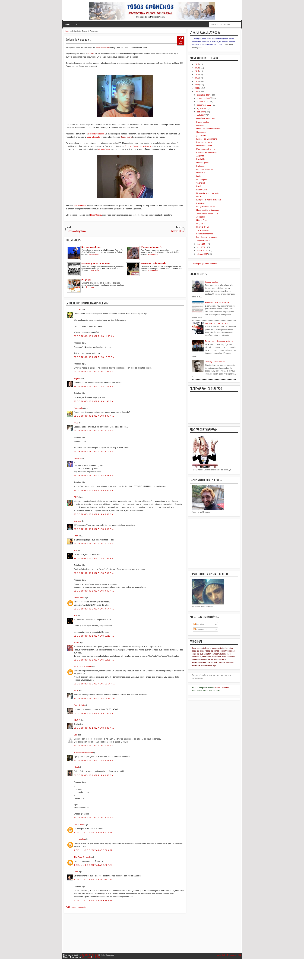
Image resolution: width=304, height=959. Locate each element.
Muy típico (200, 223)
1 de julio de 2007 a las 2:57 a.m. (93, 832)
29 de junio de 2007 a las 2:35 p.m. (94, 416)
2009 (197, 85)
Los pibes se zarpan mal (206, 237)
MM (76, 550)
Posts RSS (221, 955)
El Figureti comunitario (205, 207)
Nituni (76, 767)
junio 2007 (201, 115)
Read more (94, 254)
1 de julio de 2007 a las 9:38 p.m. (93, 880)
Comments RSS (234, 955)
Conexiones (201, 132)
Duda (198, 176)
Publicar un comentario (76, 907)
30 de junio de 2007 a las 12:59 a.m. (95, 698)
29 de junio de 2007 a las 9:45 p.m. (94, 591)
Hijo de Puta (201, 220)
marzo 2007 (202, 251)
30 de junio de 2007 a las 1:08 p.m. (94, 713)
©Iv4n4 (77, 720)
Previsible (200, 159)
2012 (197, 74)
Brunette (78, 521)
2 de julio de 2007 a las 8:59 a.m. (93, 901)
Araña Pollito (79, 598)
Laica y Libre (201, 190)
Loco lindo (200, 125)
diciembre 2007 (203, 95)
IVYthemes (86, 957)
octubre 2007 (203, 101)
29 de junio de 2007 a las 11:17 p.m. (94, 684)
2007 (197, 91)
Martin (77, 643)
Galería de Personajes (78, 39)
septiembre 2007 (204, 105)
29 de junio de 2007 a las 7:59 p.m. (94, 573)
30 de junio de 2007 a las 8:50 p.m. (94, 775)
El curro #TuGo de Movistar (217, 302)
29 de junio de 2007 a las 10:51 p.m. (94, 660)
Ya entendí (200, 183)
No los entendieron (204, 145)
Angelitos (200, 156)
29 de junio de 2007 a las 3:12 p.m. (94, 431)
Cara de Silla (79, 705)
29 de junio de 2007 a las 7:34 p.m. (94, 558)
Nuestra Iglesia (202, 163)
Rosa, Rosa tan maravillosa (208, 129)
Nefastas (78, 458)
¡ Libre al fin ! (201, 135)
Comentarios (201, 629)
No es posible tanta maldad (207, 210)
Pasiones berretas (204, 142)
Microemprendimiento (205, 149)
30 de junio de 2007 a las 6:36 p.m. (94, 746)
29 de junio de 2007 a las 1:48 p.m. (94, 401)
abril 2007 (201, 247)
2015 (197, 64)
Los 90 (199, 196)
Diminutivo (200, 173)
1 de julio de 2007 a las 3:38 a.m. (93, 850)
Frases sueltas (202, 122)
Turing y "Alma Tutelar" (215, 362)
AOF (76, 497)
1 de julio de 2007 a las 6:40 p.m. (93, 865)
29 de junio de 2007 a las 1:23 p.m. (94, 372)
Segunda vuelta (203, 240)
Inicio (67, 24)
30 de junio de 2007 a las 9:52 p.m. (94, 818)
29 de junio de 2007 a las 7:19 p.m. (94, 544)
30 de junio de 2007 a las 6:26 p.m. (94, 728)
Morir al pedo (201, 179)
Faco (76, 872)
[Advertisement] (128, 935)
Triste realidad (202, 230)
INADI (198, 186)
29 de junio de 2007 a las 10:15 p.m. (94, 636)
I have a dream (202, 227)
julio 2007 (201, 112)
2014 (197, 68)
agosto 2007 (202, 108)
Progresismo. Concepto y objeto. (219, 341)
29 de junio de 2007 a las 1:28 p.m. (94, 386)
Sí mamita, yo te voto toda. (207, 193)
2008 (197, 88)
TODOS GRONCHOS (88, 955)
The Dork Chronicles (83, 857)
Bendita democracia (204, 234)
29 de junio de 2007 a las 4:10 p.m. (94, 452)
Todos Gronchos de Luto (207, 213)
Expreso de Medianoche (206, 139)
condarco (78, 310)
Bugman (77, 379)
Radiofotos (200, 203)
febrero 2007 (202, 254)
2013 (197, 71)
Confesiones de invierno (206, 152)
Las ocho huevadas (204, 169)
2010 (197, 81)
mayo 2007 (202, 244)
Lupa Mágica (79, 839)
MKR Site (96, 957)
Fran (76, 536)
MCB (76, 423)
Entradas (200, 624)
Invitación (200, 166)
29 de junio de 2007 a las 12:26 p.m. (94, 357)
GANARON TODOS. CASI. (217, 323)
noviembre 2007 (204, 98)
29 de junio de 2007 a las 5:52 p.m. (94, 514)
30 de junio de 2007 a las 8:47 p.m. (94, 760)
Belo (76, 735)
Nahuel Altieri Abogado (83, 753)
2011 (197, 78)
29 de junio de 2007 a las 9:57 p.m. (94, 609)
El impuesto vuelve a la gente (208, 200)
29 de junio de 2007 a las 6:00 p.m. (94, 529)
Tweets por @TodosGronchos (204, 264)
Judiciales (200, 217)
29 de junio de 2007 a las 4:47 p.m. (94, 475)
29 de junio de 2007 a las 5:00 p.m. (94, 490)
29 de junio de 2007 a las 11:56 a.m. (94, 336)
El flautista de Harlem (83, 666)
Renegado (78, 408)
